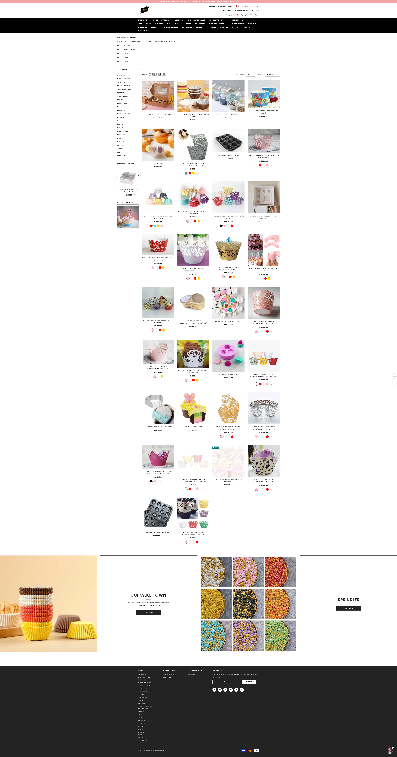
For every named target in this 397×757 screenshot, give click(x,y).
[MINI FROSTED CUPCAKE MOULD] (228, 356)
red (189, 173)
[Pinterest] (225, 690)
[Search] (250, 6)
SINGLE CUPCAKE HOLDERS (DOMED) (228, 114)
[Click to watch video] (248, 603)
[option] (128, 185)
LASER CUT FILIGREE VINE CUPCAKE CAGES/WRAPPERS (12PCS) (193, 164)
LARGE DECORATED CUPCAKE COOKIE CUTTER (158, 427)
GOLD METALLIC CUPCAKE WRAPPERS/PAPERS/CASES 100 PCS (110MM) (193, 322)
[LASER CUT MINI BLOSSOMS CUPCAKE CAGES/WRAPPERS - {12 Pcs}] (264, 303)
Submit (249, 682)
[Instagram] (220, 690)
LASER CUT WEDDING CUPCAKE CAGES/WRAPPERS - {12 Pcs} (193, 371)
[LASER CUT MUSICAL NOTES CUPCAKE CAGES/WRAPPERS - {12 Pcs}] (264, 408)
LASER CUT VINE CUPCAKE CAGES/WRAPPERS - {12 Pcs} (228, 217)
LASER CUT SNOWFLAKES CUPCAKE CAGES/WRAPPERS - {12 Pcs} (193, 533)
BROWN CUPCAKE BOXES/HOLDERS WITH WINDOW (158, 114)
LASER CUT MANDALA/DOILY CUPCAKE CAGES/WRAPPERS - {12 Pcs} (193, 480)
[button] (150, 74)
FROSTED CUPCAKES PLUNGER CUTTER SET (228, 321)
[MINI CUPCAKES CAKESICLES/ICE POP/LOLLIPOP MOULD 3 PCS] (228, 461)
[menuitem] (128, 75)
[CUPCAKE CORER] (158, 145)
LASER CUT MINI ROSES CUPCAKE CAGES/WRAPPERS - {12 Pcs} (263, 375)
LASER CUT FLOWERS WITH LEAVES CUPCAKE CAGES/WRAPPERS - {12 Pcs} (228, 428)
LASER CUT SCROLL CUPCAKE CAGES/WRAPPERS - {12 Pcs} (193, 212)
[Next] (139, 178)
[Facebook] (214, 690)
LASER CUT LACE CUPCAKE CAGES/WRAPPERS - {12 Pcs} (263, 157)
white (263, 165)
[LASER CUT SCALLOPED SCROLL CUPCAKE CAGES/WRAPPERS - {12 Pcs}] (158, 457)
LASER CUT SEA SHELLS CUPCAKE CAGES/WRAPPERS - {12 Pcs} (158, 368)
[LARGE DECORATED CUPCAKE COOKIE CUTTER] (158, 408)
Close (258, 1)
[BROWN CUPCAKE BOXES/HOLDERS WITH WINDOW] (158, 96)
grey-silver (256, 165)
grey (186, 173)
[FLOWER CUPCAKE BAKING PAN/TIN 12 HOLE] (158, 514)
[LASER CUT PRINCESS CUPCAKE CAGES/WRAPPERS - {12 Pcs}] (264, 250)
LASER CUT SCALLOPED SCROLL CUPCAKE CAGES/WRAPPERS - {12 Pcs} (158, 473)
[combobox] (249, 6)
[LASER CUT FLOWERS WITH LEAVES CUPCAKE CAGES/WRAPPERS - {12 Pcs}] (228, 408)
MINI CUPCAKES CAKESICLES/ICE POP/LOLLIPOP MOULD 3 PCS (228, 480)
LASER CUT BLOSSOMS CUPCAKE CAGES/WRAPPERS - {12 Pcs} (264, 481)
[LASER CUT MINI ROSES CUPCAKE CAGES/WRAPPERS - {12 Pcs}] (264, 356)
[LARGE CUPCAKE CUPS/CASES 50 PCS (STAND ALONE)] (264, 94)
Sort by (261, 74)
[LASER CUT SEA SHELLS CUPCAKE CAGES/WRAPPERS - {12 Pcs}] (158, 352)
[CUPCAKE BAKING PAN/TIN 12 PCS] (228, 140)
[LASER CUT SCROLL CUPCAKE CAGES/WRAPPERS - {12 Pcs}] (193, 195)
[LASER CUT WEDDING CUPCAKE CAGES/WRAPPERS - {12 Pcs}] (193, 354)
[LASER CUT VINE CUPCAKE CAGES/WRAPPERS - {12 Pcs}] (228, 197)
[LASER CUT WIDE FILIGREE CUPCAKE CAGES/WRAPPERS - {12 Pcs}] (228, 249)
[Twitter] (242, 690)
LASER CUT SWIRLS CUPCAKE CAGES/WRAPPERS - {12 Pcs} (158, 217)
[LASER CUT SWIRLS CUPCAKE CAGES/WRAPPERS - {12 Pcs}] (158, 197)
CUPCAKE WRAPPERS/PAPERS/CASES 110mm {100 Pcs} (193, 115)
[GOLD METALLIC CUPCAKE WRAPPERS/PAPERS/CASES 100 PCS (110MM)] (193, 302)
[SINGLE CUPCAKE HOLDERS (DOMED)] (228, 96)
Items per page (240, 74)
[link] (128, 221)
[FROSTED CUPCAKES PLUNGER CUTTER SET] (228, 303)
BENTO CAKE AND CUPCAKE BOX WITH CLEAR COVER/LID (263, 217)
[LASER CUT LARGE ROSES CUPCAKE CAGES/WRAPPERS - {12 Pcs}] (193, 250)
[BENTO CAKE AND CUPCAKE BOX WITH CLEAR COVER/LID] (264, 197)
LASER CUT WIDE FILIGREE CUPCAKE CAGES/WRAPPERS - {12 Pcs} (229, 268)
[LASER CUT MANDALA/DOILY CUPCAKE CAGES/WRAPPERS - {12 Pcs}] (193, 460)
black (221, 225)
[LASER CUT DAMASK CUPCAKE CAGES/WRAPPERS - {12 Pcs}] (158, 244)
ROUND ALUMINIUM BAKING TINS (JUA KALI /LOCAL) (128, 195)
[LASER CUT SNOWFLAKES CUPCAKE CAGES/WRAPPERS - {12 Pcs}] (193, 514)
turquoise (154, 225)
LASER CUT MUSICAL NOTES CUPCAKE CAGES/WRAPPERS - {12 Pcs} (263, 428)
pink (267, 165)
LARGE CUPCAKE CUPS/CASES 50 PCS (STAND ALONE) (263, 112)
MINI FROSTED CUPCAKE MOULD (228, 374)
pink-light (197, 173)
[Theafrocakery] (48, 603)
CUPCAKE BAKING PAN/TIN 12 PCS (228, 155)
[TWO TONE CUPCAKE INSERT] (193, 408)
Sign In (256, 15)
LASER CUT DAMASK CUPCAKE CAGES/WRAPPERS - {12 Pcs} (158, 259)
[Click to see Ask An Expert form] (390, 750)
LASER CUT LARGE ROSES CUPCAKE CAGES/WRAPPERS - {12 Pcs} (193, 270)
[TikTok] (231, 690)
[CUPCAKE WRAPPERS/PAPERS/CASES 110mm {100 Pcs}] (193, 96)
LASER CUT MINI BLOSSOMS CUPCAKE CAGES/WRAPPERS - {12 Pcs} (263, 323)
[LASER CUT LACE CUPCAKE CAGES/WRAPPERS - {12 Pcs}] (264, 141)
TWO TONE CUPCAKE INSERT (193, 427)
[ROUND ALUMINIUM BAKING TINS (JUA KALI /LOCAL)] (128, 180)
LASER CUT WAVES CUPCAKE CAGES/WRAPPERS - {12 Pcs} (158, 321)
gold (193, 173)
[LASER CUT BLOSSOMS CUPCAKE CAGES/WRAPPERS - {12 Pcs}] (264, 461)
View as (144, 74)
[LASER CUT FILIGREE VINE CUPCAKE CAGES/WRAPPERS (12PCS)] (193, 145)
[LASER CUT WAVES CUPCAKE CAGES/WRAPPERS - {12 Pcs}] (158, 302)
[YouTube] (236, 690)
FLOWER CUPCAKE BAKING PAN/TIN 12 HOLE (158, 532)
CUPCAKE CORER (158, 163)
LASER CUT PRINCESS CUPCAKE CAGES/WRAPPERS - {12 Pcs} (263, 270)
